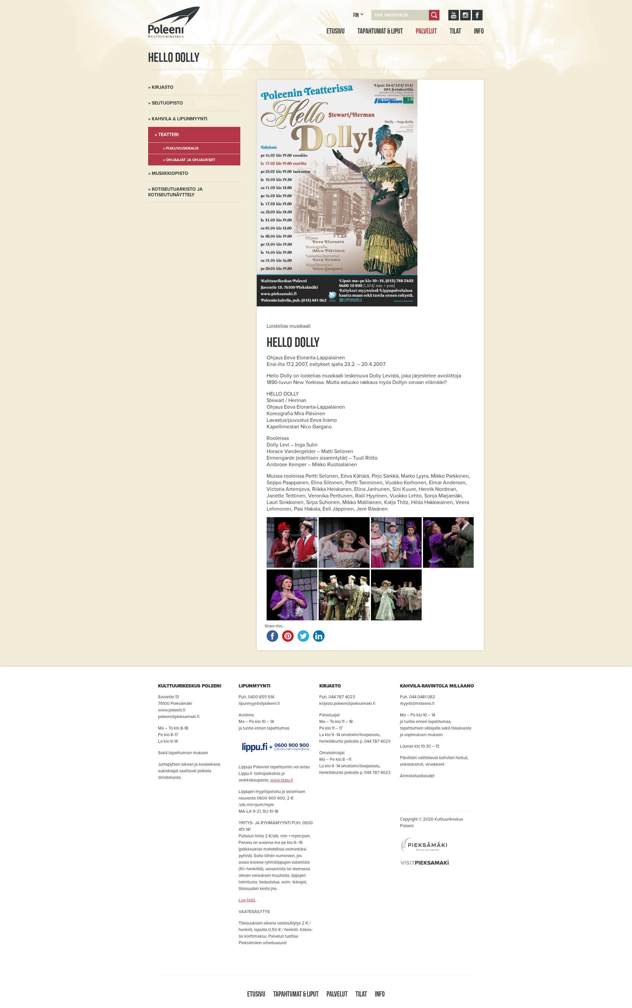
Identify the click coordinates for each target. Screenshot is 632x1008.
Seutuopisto (167, 103)
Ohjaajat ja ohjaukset (190, 159)
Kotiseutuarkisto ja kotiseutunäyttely (175, 192)
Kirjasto (162, 87)
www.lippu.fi (281, 780)
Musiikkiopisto (170, 173)
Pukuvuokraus (182, 148)
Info (479, 31)
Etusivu (336, 31)
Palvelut (426, 31)
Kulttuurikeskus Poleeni (166, 45)
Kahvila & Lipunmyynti (179, 119)
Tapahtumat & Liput (380, 31)
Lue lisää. (247, 900)
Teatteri (168, 134)
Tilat (455, 31)
